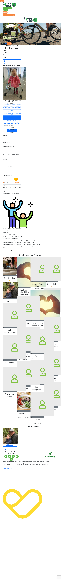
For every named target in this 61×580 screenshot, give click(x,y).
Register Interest (7, 8)
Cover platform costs (8, 175)
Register (5, 10)
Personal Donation (12, 130)
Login (2, 1)
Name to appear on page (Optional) (11, 154)
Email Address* (6, 142)
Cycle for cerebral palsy (8, 15)
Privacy (4, 468)
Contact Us (9, 468)
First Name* (5, 135)
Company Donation (12, 133)
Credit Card (9, 166)
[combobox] (12, 185)
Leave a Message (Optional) (9, 146)
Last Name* (5, 139)
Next (10, 164)
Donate (5, 12)
